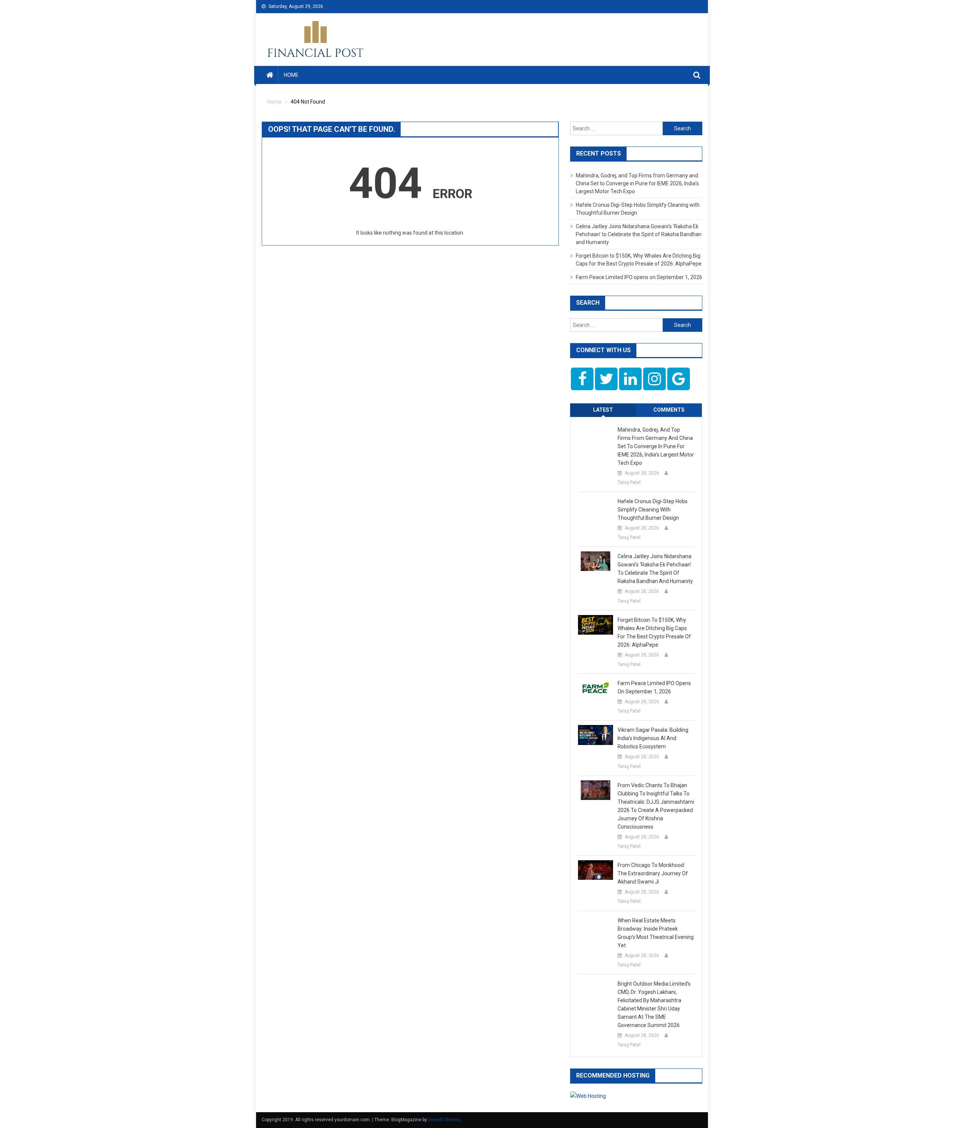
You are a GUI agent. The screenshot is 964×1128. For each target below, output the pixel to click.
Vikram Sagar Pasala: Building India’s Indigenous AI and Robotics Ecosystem (653, 738)
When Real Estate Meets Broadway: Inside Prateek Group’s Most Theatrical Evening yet (656, 932)
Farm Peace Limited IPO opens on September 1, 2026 (639, 277)
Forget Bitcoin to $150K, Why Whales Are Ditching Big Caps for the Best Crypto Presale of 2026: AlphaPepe (654, 632)
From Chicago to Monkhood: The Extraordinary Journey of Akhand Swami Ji (653, 873)
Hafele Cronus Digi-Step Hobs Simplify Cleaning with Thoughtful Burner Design (653, 509)
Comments (669, 410)
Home (291, 75)
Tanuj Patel (629, 482)
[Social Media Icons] (582, 379)
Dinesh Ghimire (444, 1119)
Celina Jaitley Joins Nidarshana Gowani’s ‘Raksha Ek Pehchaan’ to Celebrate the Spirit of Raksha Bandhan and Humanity (639, 234)
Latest (603, 410)
